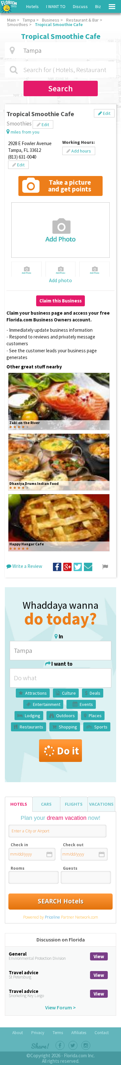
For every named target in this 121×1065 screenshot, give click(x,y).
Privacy (37, 1032)
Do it (68, 750)
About (17, 1032)
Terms (58, 1032)
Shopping (68, 727)
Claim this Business (60, 301)
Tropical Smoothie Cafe (59, 24)
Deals (95, 693)
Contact (102, 1032)
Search (60, 88)
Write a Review (26, 566)
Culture (69, 693)
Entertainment (46, 704)
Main (11, 20)
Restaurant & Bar (82, 20)
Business (50, 20)
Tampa (29, 20)
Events (86, 704)
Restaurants (31, 727)
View (99, 956)
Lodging (32, 715)
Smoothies (17, 24)
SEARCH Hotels (61, 901)
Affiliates (78, 1032)
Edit (106, 113)
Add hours (80, 151)
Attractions (36, 693)
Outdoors (65, 715)
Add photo (60, 280)
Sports (100, 727)
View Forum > (60, 1007)
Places (95, 715)
